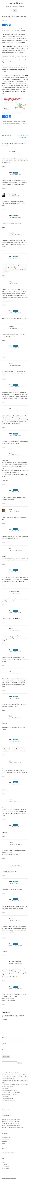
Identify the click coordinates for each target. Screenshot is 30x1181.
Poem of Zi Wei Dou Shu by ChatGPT (10, 1073)
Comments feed (6, 1166)
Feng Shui (4, 1141)
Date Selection (17, 121)
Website (4, 1050)
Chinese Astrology (6, 1137)
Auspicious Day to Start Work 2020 (10, 1094)
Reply (3, 166)
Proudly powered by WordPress (9, 1178)
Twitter (8, 1110)
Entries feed (5, 1164)
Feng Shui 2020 (7, 135)
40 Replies (4, 20)
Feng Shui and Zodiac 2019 (8, 1098)
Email (4, 1043)
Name (4, 1037)
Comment (5, 1019)
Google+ (4, 1110)
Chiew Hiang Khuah (14, 591)
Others (3, 1143)
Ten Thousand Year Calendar (9, 1100)
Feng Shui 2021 (5, 1088)
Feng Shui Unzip (15, 3)
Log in (3, 1162)
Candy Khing (12, 194)
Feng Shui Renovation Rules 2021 (10, 1090)
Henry (10, 172)
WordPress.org (5, 1168)
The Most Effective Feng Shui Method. (11, 1092)
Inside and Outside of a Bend (13, 1125)
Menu (15, 10)
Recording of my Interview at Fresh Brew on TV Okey (14, 1075)
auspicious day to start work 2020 (10, 123)
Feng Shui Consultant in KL (8, 1152)
